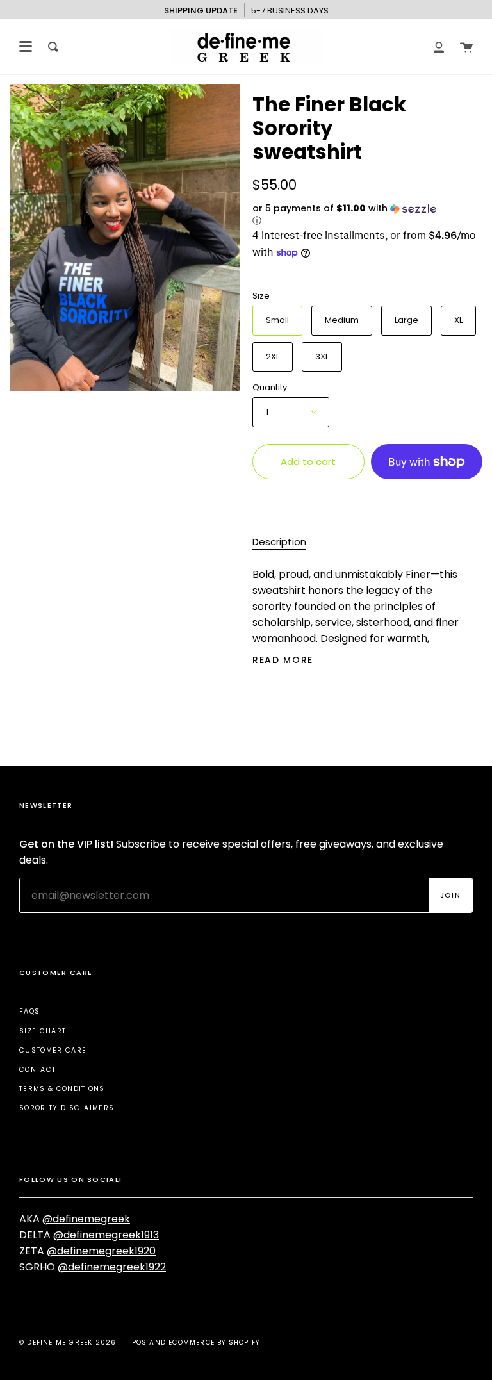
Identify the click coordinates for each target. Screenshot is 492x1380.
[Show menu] (26, 46)
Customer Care (52, 1050)
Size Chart (42, 1031)
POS (139, 1342)
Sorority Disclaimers (66, 1108)
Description (279, 541)
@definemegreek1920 (101, 1251)
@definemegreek (86, 1219)
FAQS (29, 1011)
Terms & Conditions (62, 1089)
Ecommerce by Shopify (213, 1342)
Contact (37, 1069)
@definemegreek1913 (106, 1235)
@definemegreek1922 (112, 1267)
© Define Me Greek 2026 (67, 1342)
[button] (345, 214)
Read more (282, 659)
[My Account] (439, 46)
